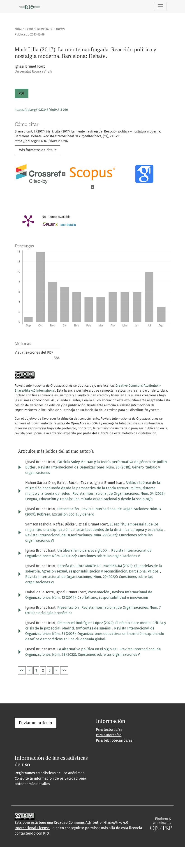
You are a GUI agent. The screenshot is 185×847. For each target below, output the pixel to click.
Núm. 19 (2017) (25, 29)
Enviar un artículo (35, 722)
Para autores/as (108, 735)
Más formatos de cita (36, 150)
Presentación (68, 509)
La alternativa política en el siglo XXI (88, 649)
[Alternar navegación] (160, 6)
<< (22, 670)
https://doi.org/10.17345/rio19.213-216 (41, 110)
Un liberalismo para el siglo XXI (83, 550)
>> (64, 670)
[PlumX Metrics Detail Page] (28, 220)
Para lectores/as (109, 729)
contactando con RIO (32, 833)
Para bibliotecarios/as (114, 740)
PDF (21, 93)
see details (68, 224)
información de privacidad (56, 778)
